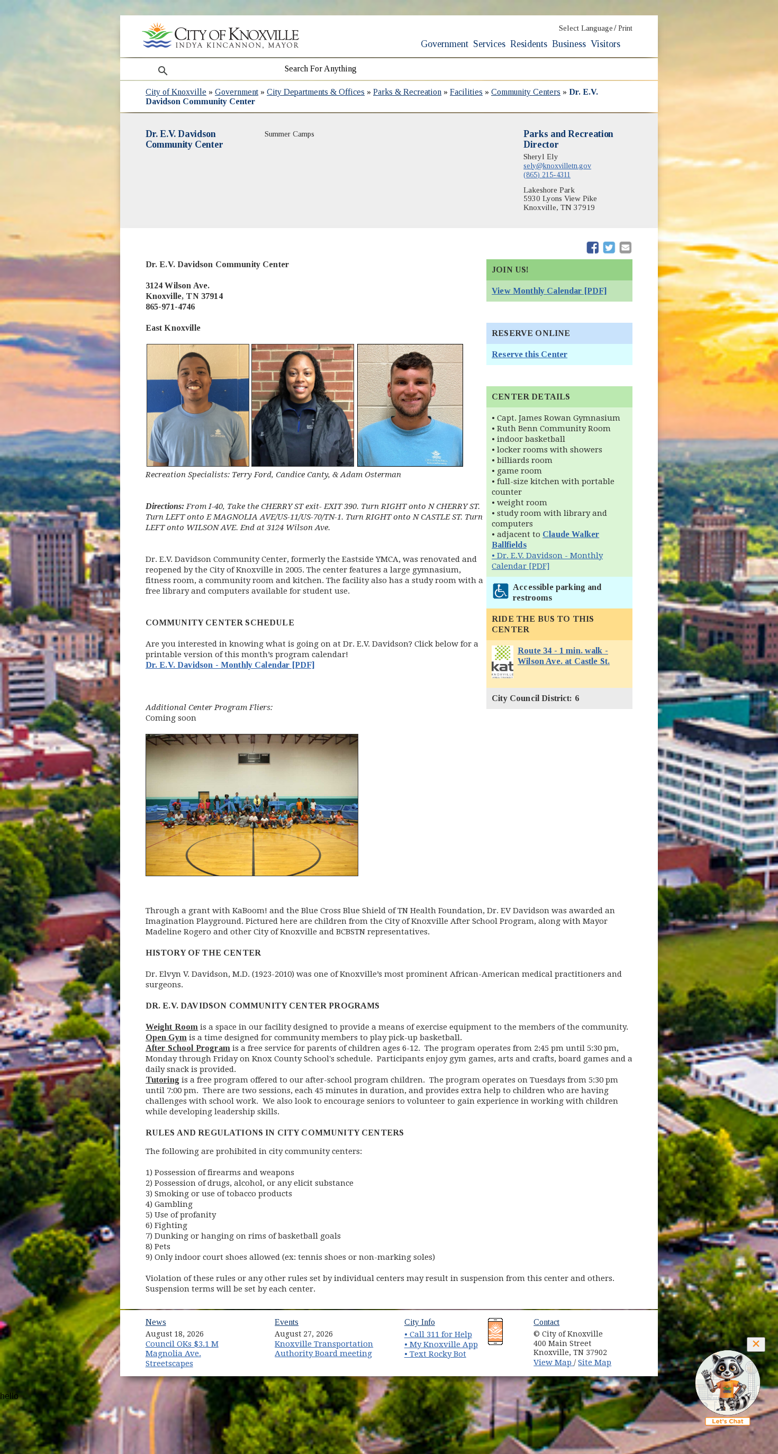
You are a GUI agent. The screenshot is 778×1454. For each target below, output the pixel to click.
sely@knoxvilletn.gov (557, 165)
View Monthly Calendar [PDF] (549, 290)
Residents (528, 44)
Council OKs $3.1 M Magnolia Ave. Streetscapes (182, 1353)
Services (489, 44)
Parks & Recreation (407, 91)
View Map (553, 1362)
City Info (419, 1321)
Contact (546, 1321)
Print (625, 28)
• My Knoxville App (441, 1344)
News (156, 1321)
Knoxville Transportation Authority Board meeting (324, 1349)
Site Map (594, 1362)
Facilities (466, 91)
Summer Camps (289, 134)
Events (286, 1321)
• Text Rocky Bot (435, 1354)
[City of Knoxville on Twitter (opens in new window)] (630, 1342)
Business (569, 44)
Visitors (605, 44)
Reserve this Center (529, 354)
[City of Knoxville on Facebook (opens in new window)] (630, 1330)
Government (444, 44)
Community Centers (525, 91)
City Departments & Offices (316, 91)
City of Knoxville (176, 91)
